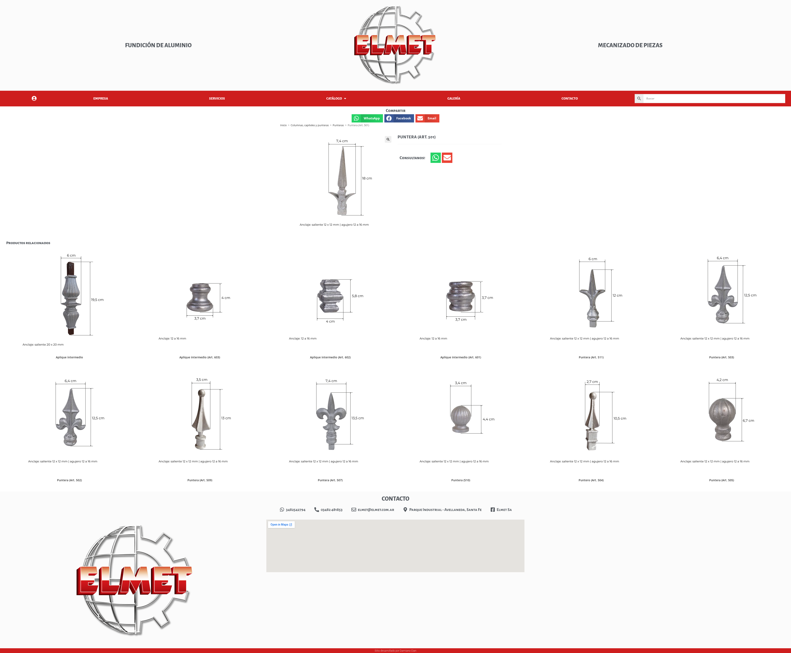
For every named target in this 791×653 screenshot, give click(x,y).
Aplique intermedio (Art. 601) (460, 357)
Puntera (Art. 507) (330, 480)
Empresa (100, 98)
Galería (453, 98)
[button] (367, 118)
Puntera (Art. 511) (591, 357)
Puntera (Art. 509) (199, 480)
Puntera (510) (460, 480)
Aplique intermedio (69, 357)
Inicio (283, 125)
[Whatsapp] (436, 158)
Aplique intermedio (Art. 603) (199, 357)
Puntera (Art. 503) (721, 357)
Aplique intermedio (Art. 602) (330, 357)
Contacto (570, 98)
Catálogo (334, 98)
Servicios (217, 98)
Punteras (338, 125)
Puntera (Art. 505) (721, 480)
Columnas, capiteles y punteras (310, 125)
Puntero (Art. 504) (591, 480)
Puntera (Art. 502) (69, 480)
